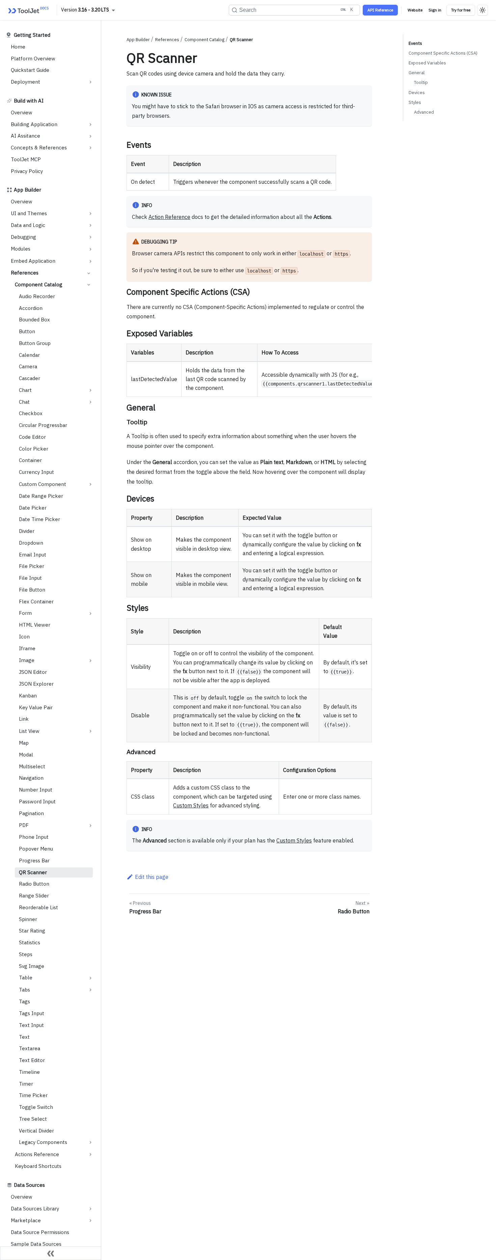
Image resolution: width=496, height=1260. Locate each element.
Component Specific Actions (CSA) (443, 53)
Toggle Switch (36, 1107)
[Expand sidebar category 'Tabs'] (90, 989)
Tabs (24, 989)
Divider (26, 531)
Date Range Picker (41, 496)
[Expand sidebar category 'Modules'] (90, 249)
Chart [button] (25, 390)
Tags (24, 1001)
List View (29, 731)
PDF (24, 825)
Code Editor (32, 437)
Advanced (424, 112)
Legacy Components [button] (43, 1142)
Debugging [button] (23, 237)
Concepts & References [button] (39, 147)
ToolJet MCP (26, 159)
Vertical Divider (36, 1130)
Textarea (29, 1048)
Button (27, 331)
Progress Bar (34, 860)
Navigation (31, 778)
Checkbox (31, 413)
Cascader (29, 378)
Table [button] (25, 978)
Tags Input (31, 1013)
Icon (24, 636)
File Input (30, 578)
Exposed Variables (427, 63)
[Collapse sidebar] (50, 1253)
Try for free (460, 9)
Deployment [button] (25, 82)
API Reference (380, 9)
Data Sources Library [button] (35, 1208)
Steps (25, 954)
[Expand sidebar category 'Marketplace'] (90, 1220)
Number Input (35, 789)
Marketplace (26, 1220)
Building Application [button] (34, 124)
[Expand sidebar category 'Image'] (90, 660)
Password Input (37, 801)
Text (24, 1037)
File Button (32, 589)
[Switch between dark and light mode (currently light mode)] (482, 10)
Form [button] (25, 613)
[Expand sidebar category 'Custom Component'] (90, 484)
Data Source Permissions (40, 1232)
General (416, 73)
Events (415, 43)
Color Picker (33, 449)
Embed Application (33, 261)
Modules (20, 249)
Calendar (29, 355)
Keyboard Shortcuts (38, 1166)
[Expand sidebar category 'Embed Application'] (90, 261)
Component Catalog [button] (38, 284)
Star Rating (32, 931)
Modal (26, 754)
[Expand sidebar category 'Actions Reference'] (90, 1154)
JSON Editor (33, 672)
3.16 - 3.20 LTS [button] (93, 10)
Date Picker (33, 508)
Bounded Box (34, 320)
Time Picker (33, 1095)
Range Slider (34, 895)
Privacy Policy (27, 171)
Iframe (27, 648)
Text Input (31, 1025)
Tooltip (421, 82)
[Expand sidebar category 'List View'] (90, 731)
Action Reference (169, 216)
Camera (28, 367)
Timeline (29, 1072)
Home (18, 47)
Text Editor (32, 1060)
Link (24, 719)
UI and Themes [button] (29, 213)
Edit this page (151, 877)
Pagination (31, 813)
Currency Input (36, 472)
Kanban (28, 695)
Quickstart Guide (30, 70)
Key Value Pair (36, 707)
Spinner (28, 919)
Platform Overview (33, 58)
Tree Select (33, 1119)
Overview (21, 112)
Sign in (435, 9)
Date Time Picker (39, 519)
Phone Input (34, 837)
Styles (415, 102)
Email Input (32, 554)
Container (30, 460)
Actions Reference (37, 1154)
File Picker (31, 566)
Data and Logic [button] (28, 225)
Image (26, 660)
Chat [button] (24, 402)
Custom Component (42, 484)
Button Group (35, 343)
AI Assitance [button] (25, 136)
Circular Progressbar (43, 425)
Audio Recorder (37, 296)
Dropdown (31, 543)
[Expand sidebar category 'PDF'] (90, 825)
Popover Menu (36, 849)
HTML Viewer (34, 625)
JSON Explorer (36, 684)
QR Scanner (33, 872)
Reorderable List (38, 907)
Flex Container (36, 601)
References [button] (24, 273)
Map (24, 743)
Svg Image (31, 966)
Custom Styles (191, 805)
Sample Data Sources (36, 1244)
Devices (417, 92)
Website (415, 9)
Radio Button (34, 884)
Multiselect (32, 766)
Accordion (31, 308)
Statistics (29, 942)
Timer (26, 1084)
